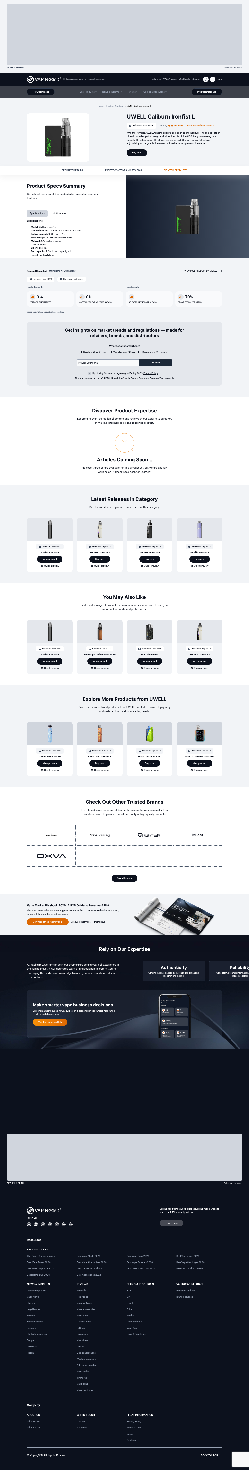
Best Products (37, 1249)
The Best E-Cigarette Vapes (41, 1256)
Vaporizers (82, 1340)
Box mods (82, 1334)
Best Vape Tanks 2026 (39, 1262)
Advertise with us (232, 67)
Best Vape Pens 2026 (138, 1256)
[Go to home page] (44, 79)
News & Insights (38, 1284)
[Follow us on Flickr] (71, 1224)
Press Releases (35, 1321)
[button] (219, 79)
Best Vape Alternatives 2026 (92, 1262)
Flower (80, 1346)
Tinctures (82, 1377)
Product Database (115, 106)
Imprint (130, 1434)
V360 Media (184, 79)
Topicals (81, 1290)
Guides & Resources (140, 1284)
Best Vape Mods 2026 (88, 1256)
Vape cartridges (85, 1390)
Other (130, 1309)
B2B (129, 1290)
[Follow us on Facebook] (43, 1224)
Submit (156, 362)
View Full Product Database (200, 271)
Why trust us (33, 1427)
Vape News (33, 1296)
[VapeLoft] (51, 835)
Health (30, 1352)
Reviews (82, 1284)
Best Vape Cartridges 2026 (190, 1262)
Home (101, 106)
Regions (31, 1328)
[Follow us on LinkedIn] (64, 1224)
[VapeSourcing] (100, 835)
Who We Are (33, 1421)
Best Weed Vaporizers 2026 (41, 1268)
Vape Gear (132, 1328)
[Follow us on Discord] (50, 1224)
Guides (130, 1315)
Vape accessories (86, 1309)
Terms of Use (134, 1427)
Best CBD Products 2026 (189, 1268)
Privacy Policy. (150, 373)
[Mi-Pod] (197, 835)
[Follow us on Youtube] (29, 1224)
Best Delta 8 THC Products (141, 1268)
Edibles (81, 1328)
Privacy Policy (134, 1421)
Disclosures (133, 1440)
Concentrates (84, 1321)
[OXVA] (51, 856)
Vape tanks (83, 1371)
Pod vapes (82, 1296)
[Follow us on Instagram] (36, 1224)
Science (31, 1315)
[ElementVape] (148, 835)
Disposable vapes (86, 1352)
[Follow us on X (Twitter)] (57, 1224)
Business (32, 1346)
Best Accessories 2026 (89, 1274)
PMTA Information (37, 1334)
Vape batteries (84, 1303)
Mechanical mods (86, 1359)
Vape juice (82, 1315)
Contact (196, 79)
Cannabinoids (134, 1321)
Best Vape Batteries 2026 (140, 1262)
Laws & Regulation (36, 1290)
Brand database (184, 1296)
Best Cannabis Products (89, 1268)
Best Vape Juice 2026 (187, 1256)
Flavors (31, 1303)
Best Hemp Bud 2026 (38, 1274)
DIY (129, 1296)
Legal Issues (33, 1309)
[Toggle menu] (212, 79)
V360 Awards (170, 79)
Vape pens (82, 1383)
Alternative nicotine (87, 1365)
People (30, 1340)
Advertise (156, 79)
